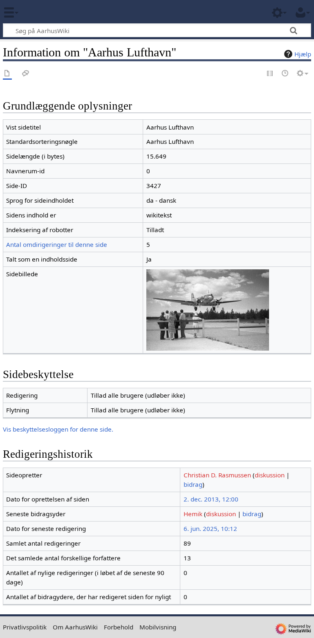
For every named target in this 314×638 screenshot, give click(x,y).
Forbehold (118, 627)
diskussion (270, 475)
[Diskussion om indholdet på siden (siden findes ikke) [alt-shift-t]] (25, 73)
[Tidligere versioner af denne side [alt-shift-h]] (285, 73)
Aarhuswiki (55, 12)
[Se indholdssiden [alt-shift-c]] (7, 73)
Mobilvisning (157, 627)
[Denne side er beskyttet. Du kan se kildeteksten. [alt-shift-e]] (270, 73)
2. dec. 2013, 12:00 (211, 499)
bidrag (193, 484)
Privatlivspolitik (25, 627)
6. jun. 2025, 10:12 (210, 528)
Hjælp (302, 54)
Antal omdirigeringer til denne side (56, 244)
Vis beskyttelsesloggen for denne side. (58, 429)
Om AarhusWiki (75, 627)
